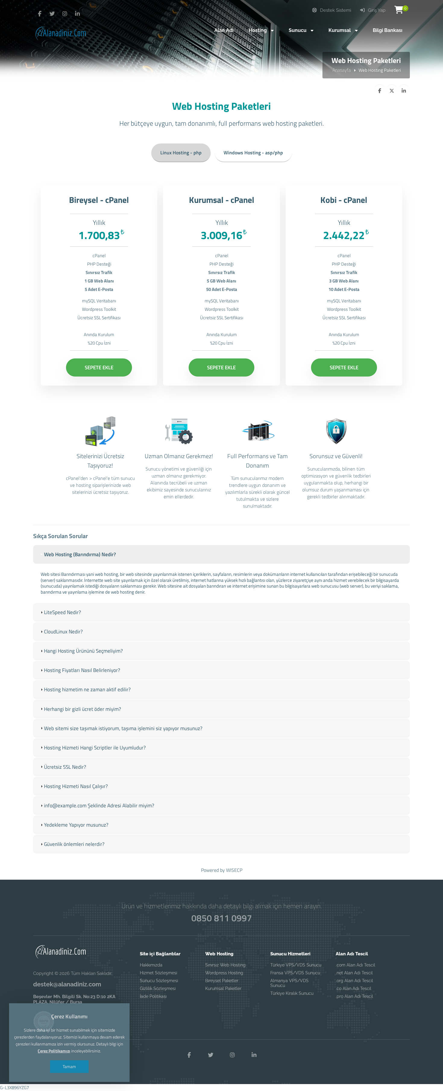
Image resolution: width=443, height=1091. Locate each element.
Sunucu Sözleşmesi (159, 980)
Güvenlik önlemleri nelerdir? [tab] (74, 844)
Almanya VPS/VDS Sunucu (289, 983)
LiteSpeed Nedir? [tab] (62, 612)
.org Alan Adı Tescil (354, 980)
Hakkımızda (151, 965)
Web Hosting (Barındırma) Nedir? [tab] (80, 554)
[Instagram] (64, 14)
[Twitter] (39, 14)
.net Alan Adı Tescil (354, 972)
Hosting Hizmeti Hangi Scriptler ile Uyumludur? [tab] (95, 748)
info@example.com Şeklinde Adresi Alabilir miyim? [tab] (99, 805)
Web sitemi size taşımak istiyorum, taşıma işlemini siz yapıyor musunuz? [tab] (123, 728)
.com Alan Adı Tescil (355, 965)
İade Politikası (153, 996)
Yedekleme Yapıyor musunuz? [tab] (76, 825)
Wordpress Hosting (224, 972)
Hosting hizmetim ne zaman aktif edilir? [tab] (87, 689)
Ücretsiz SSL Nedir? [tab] (65, 767)
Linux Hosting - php (181, 152)
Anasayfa (341, 70)
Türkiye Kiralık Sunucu (291, 993)
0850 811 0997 (221, 918)
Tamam (69, 1066)
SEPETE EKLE (99, 367)
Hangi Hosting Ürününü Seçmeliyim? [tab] (83, 651)
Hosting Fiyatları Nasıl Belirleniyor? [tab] (82, 670)
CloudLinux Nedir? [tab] (63, 631)
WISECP (234, 870)
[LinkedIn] (77, 14)
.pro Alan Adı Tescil (354, 996)
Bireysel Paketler (221, 980)
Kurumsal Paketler (223, 988)
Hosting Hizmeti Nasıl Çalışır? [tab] (76, 786)
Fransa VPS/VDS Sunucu (295, 972)
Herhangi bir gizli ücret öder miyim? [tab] (82, 709)
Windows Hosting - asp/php (253, 152)
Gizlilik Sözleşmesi (158, 988)
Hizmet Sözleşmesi (158, 972)
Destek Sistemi (335, 10)
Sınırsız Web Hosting (225, 965)
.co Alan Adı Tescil (353, 988)
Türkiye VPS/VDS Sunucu (295, 965)
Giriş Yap (376, 10)
